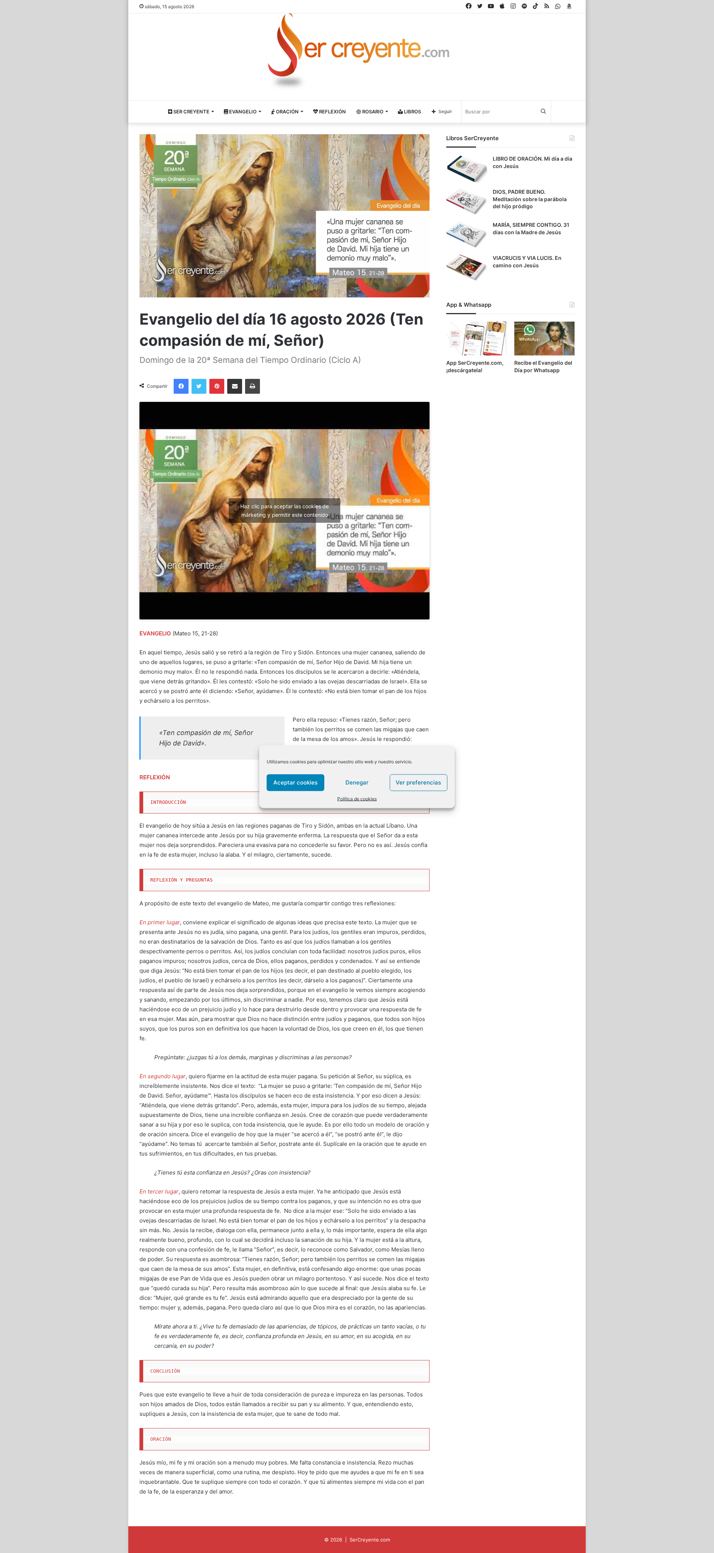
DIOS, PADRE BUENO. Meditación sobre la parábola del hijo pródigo (530, 199)
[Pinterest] (216, 386)
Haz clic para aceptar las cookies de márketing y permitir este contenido (284, 510)
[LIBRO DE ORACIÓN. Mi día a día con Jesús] (466, 169)
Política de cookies (357, 798)
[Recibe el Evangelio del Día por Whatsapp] (544, 338)
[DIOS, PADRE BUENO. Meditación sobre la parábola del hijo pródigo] (466, 202)
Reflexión (332, 112)
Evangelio (242, 112)
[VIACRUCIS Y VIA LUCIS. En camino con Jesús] (466, 268)
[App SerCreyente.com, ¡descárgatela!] (476, 338)
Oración (287, 112)
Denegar (357, 782)
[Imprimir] (252, 386)
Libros (412, 112)
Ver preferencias (418, 782)
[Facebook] (181, 386)
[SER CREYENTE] (357, 53)
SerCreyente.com (370, 1540)
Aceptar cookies (295, 782)
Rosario (372, 112)
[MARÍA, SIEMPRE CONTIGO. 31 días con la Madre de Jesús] (466, 235)
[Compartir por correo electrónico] (234, 386)
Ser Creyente (190, 112)
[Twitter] (199, 386)
